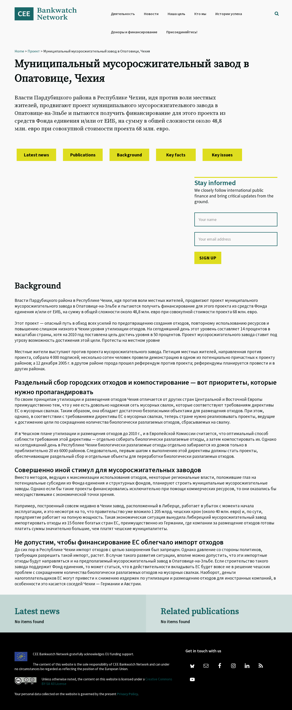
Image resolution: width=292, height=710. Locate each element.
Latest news (36, 155)
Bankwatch (49, 14)
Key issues (222, 155)
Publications (83, 155)
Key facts (175, 155)
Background (129, 155)
